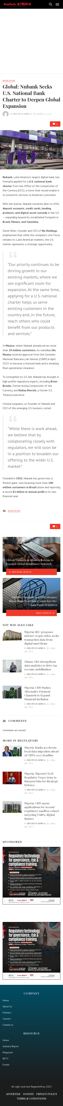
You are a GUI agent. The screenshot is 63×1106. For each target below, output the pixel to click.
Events (6, 1064)
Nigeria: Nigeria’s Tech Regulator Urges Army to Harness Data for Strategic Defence (41, 779)
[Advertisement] (31, 41)
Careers (7, 1018)
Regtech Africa (22, 113)
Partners (7, 1012)
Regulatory (9, 80)
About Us (7, 1006)
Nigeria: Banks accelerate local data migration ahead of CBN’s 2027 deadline (41, 751)
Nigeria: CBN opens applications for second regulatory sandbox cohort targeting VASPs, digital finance (41, 810)
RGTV (5, 1058)
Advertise (13, 1094)
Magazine (8, 1052)
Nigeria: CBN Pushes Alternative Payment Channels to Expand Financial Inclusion (37, 693)
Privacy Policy (46, 1094)
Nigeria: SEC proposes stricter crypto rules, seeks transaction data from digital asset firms (41, 637)
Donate (28, 1094)
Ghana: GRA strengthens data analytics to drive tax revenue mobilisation (40, 665)
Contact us (8, 1024)
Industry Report (11, 1046)
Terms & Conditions (31, 1098)
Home (6, 1000)
